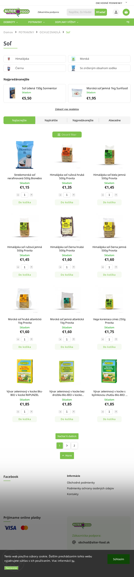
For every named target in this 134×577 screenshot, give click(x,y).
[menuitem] (13, 22)
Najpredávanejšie (83, 120)
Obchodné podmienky (109, 3)
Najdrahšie (51, 120)
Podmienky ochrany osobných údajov (90, 488)
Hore (68, 455)
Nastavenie (11, 568)
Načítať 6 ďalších (67, 436)
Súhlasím (118, 559)
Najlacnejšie (19, 120)
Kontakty (73, 494)
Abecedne (115, 120)
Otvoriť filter (69, 134)
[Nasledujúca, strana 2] (67, 445)
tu (73, 560)
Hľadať (101, 12)
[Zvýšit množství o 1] (31, 194)
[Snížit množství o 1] (18, 194)
